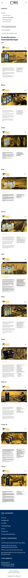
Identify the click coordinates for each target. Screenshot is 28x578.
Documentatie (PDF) (8, 17)
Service (3, 13)
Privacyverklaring (13, 571)
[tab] (8, 27)
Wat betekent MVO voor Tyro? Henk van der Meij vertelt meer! (13, 553)
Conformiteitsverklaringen (8, 534)
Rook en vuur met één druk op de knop (11, 550)
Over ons (3, 517)
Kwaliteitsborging (6, 526)
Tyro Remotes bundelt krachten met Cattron (13, 543)
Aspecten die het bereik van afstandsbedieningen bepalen (9, 546)
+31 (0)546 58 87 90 (8, 566)
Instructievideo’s (7, 15)
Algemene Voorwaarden (14, 572)
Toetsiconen (4, 531)
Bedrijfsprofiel (5, 520)
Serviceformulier (7, 21)
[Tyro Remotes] (14, 2)
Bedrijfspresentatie (7, 19)
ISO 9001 (3, 523)
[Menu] (2, 3)
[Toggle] (26, 13)
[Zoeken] (25, 2)
